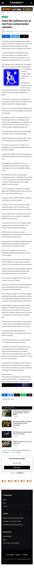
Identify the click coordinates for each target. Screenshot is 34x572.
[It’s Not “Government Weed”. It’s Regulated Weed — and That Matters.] (6, 413)
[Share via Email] (24, 36)
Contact (5, 506)
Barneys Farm (12, 452)
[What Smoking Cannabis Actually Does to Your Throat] (6, 434)
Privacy (18, 554)
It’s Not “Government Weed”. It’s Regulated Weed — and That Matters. (22, 412)
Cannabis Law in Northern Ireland (12, 521)
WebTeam (10, 31)
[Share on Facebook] (6, 36)
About (4, 499)
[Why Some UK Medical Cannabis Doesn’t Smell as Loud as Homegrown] (6, 424)
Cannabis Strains (7, 450)
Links (4, 539)
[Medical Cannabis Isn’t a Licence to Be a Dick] (6, 444)
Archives (4, 16)
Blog (4, 503)
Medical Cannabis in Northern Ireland (13, 518)
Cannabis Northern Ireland (23, 559)
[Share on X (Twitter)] (15, 36)
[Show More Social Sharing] (30, 36)
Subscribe (17, 467)
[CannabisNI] (17, 3)
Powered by (13, 473)
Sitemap (25, 554)
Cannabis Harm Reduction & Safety (12, 524)
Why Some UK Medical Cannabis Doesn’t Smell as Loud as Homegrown (22, 423)
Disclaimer (10, 554)
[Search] (31, 3)
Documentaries (7, 536)
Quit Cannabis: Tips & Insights (11, 543)
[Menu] (3, 3)
